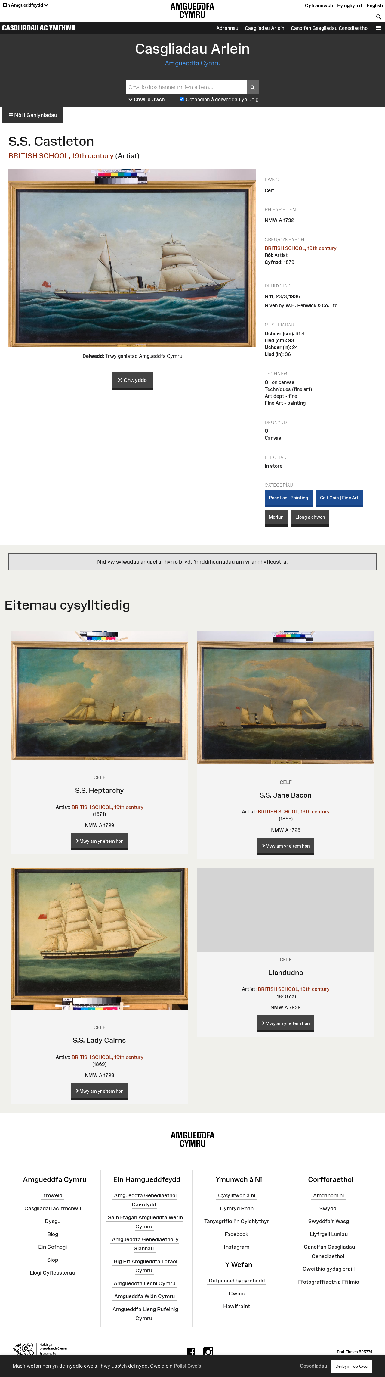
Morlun (276, 517)
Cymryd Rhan (237, 1208)
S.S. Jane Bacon (286, 795)
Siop (52, 1260)
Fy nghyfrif (349, 5)
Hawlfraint (236, 1306)
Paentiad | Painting (288, 497)
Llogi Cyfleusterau (52, 1273)
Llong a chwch (310, 517)
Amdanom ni (328, 1195)
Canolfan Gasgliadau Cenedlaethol (330, 28)
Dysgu (52, 1221)
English (375, 5)
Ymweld (52, 1195)
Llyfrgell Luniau (329, 1234)
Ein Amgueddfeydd (23, 5)
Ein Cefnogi (52, 1247)
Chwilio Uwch (149, 99)
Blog (52, 1234)
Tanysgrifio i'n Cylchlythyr (236, 1221)
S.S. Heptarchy (99, 790)
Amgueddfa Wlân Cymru (144, 1296)
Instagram (236, 1247)
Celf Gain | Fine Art (339, 497)
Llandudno (285, 972)
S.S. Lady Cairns (99, 1040)
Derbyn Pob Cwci (351, 1366)
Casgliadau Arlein (264, 28)
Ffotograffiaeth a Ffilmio (328, 1282)
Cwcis (237, 1293)
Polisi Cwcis (187, 1366)
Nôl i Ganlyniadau (35, 115)
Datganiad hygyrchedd (237, 1281)
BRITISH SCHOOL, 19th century (61, 155)
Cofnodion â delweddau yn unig (222, 99)
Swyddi (328, 1208)
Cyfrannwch (319, 5)
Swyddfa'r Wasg (328, 1221)
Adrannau (227, 28)
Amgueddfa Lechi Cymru (144, 1283)
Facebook (236, 1234)
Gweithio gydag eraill (329, 1269)
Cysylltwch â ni (236, 1195)
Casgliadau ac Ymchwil (39, 27)
